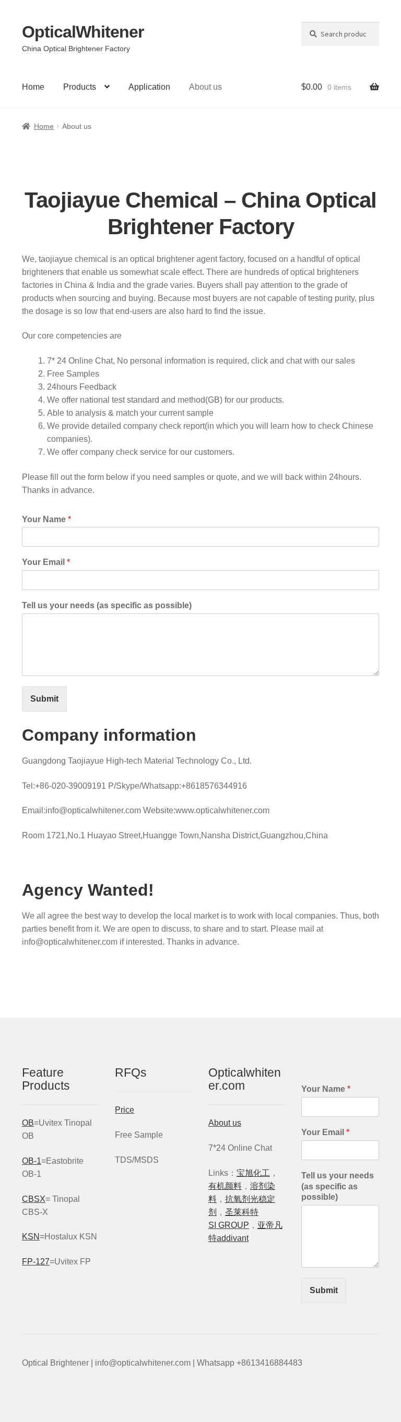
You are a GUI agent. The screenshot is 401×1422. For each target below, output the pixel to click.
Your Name (46, 519)
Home (33, 86)
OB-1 (31, 1160)
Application (149, 86)
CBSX (33, 1199)
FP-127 (36, 1261)
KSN (31, 1236)
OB (28, 1122)
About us (205, 86)
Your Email (46, 562)
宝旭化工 (253, 1172)
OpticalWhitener (83, 31)
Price (124, 1109)
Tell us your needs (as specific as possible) (107, 605)
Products (79, 86)
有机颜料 (225, 1186)
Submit (44, 698)
